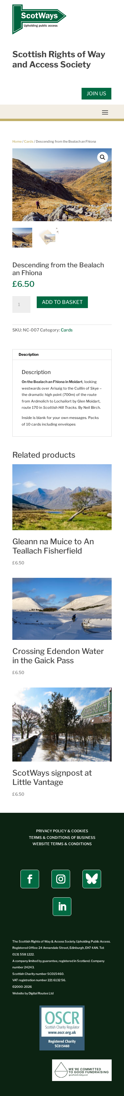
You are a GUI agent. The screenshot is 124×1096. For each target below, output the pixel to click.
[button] (105, 112)
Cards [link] (28, 141)
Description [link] (29, 354)
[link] (39, 33)
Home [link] (17, 141)
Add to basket (62, 302)
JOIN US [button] (96, 94)
